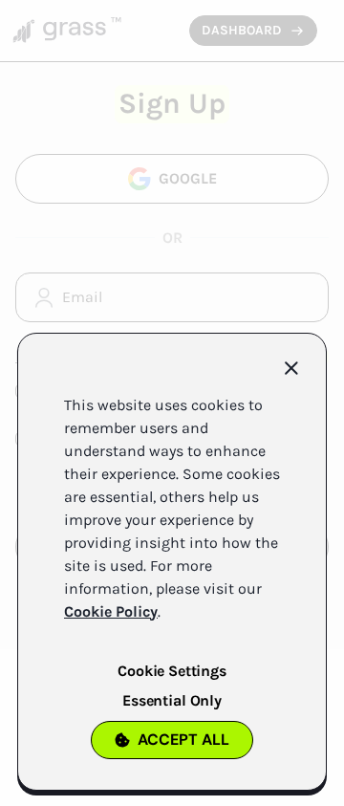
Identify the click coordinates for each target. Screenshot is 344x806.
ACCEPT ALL (183, 740)
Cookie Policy (111, 611)
